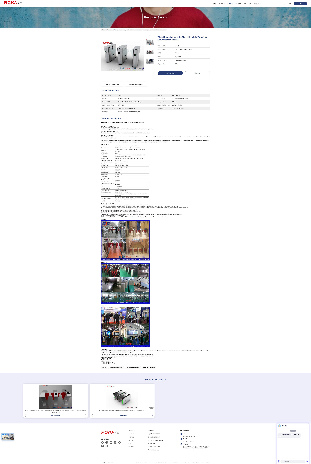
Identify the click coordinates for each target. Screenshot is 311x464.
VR (245, 3)
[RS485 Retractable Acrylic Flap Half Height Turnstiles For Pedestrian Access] (122, 55)
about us (222, 3)
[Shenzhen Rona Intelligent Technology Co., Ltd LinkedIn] (106, 442)
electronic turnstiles (133, 367)
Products (111, 30)
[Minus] (307, 426)
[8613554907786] (119, 442)
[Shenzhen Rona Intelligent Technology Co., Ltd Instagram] (102, 442)
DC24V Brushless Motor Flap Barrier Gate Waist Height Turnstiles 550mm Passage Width (122, 410)
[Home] (110, 434)
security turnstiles (149, 367)
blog (250, 3)
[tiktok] (115, 442)
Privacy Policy (104, 462)
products (230, 3)
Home (214, 3)
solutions (238, 3)
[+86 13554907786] (106, 446)
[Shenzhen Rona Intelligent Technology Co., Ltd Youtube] (110, 442)
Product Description (136, 84)
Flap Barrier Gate (120, 30)
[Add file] (279, 461)
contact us (257, 3)
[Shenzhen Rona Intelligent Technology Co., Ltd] (13, 3)
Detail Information (112, 84)
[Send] (307, 461)
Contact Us (132, 446)
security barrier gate (115, 367)
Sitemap (111, 462)
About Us (131, 433)
